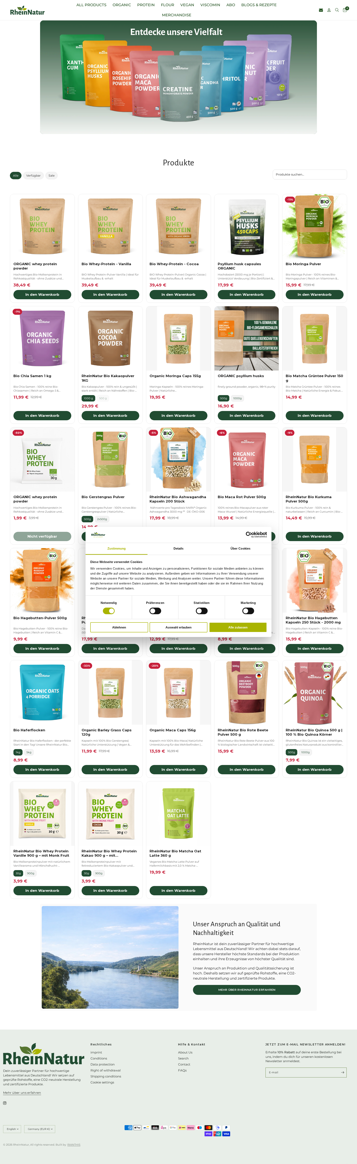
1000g (237, 398)
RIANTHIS (73, 1144)
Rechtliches (101, 1044)
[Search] (337, 10)
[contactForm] (321, 10)
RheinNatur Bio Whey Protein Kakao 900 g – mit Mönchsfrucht (109, 853)
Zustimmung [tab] (116, 548)
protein (146, 5)
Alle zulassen (238, 627)
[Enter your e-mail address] (342, 1072)
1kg (18, 752)
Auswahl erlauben (178, 627)
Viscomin (210, 5)
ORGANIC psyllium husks (241, 376)
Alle (15, 175)
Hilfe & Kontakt (192, 1044)
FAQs (182, 1070)
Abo (230, 5)
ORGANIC (122, 5)
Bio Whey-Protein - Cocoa (174, 264)
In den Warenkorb (42, 294)
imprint (96, 1052)
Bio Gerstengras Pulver (103, 497)
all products (91, 5)
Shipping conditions (105, 1076)
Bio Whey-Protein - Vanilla (106, 264)
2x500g (102, 519)
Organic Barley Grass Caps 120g (107, 732)
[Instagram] (7, 1103)
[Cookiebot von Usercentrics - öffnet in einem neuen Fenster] (249, 535)
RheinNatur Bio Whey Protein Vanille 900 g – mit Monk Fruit (41, 853)
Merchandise (176, 15)
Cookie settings (102, 1082)
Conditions (98, 1058)
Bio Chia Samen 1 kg (32, 376)
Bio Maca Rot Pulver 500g (242, 497)
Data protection (102, 1064)
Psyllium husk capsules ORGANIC (239, 266)
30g (18, 873)
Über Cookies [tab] (240, 548)
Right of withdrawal (105, 1070)
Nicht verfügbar (42, 536)
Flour (167, 5)
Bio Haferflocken (29, 730)
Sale (52, 175)
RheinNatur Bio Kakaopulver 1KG (108, 378)
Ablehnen (119, 627)
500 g (103, 398)
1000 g (88, 398)
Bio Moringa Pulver (303, 264)
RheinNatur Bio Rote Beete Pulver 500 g (243, 732)
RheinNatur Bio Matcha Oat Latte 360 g (175, 853)
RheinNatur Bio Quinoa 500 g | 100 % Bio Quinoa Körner (314, 732)
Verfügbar (33, 175)
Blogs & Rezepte (259, 5)
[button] (247, 990)
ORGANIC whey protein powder (35, 266)
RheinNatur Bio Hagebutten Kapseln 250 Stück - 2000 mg (313, 620)
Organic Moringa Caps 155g (175, 376)
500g (223, 398)
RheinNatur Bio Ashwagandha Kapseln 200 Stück (178, 499)
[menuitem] (91, 5)
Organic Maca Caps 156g (173, 730)
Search (183, 1058)
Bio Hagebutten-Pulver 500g (40, 618)
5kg (28, 752)
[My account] (329, 10)
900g (30, 873)
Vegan (187, 5)
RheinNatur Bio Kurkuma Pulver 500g (309, 499)
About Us (185, 1052)
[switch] (155, 611)
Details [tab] (179, 548)
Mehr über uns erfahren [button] (22, 1092)
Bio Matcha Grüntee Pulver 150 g (314, 378)
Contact (184, 1064)
